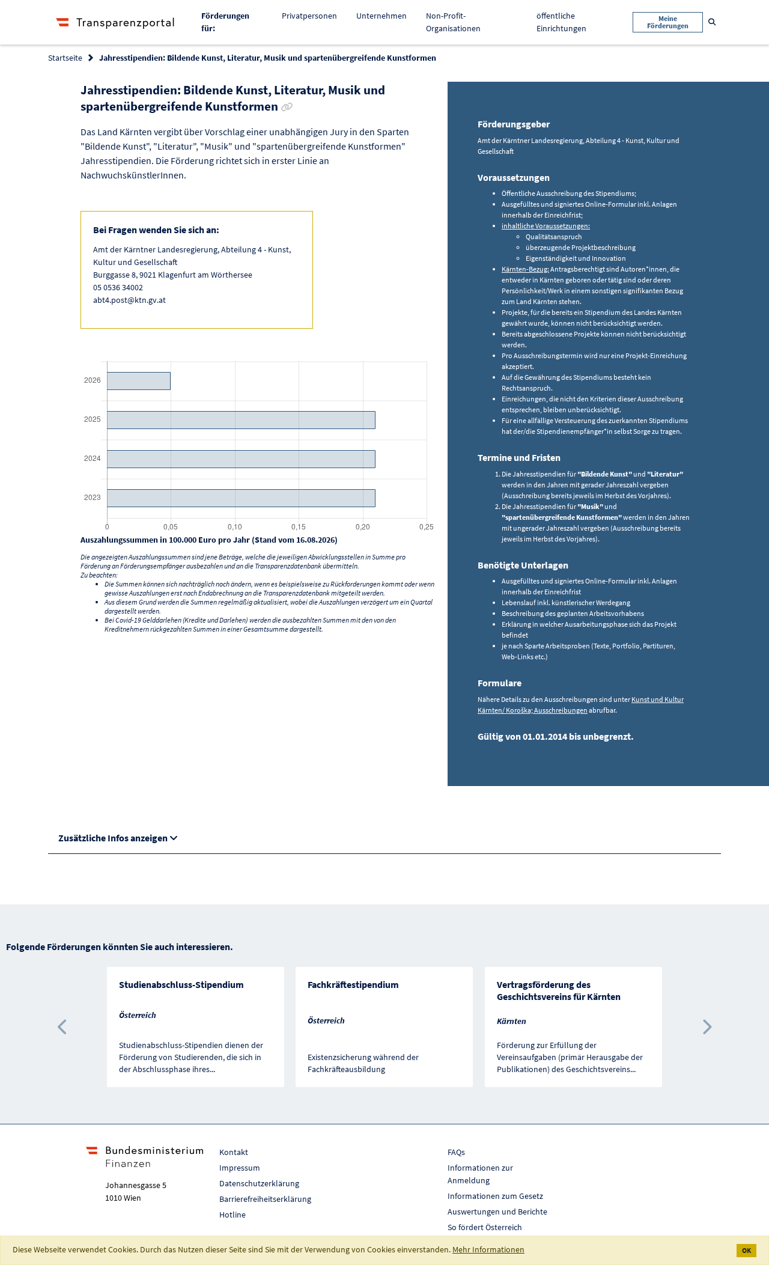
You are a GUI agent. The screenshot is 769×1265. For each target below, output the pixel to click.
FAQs (456, 1152)
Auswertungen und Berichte (497, 1211)
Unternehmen (381, 15)
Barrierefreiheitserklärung (265, 1198)
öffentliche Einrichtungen (561, 22)
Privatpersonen (309, 15)
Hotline (232, 1214)
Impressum (239, 1167)
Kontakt (233, 1152)
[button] (63, 1027)
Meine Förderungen (667, 22)
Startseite (65, 57)
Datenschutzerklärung (259, 1183)
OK (746, 1250)
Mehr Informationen (488, 1249)
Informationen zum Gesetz (495, 1195)
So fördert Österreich (485, 1227)
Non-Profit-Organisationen (453, 22)
